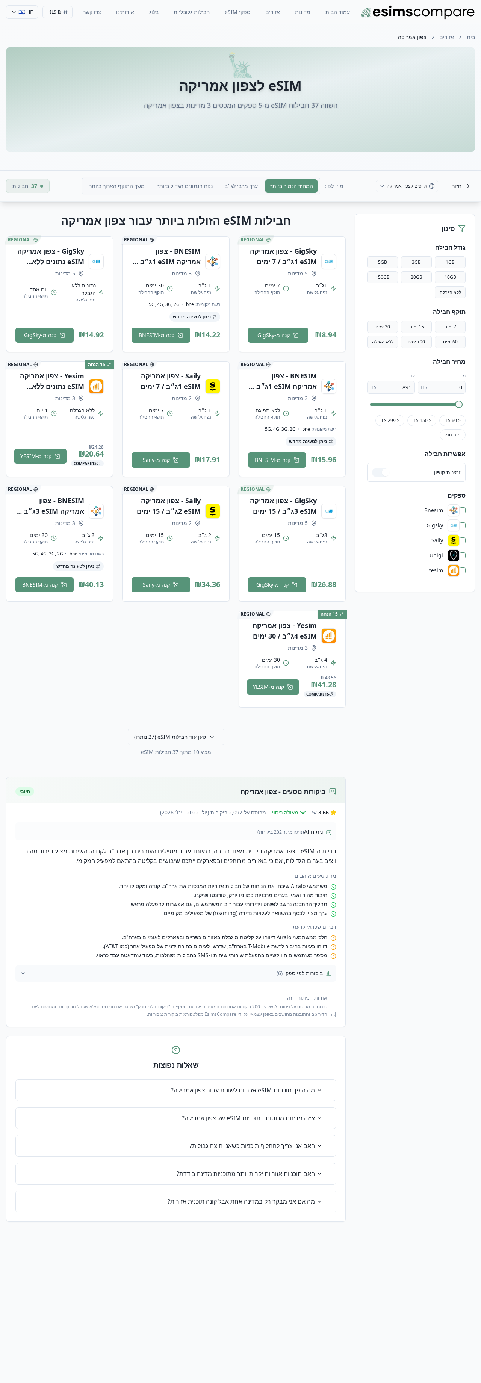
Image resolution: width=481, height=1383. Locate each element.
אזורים (272, 11)
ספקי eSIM (237, 11)
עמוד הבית (337, 11)
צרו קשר (92, 11)
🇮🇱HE (25, 11)
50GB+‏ (382, 277)
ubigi (436, 555)
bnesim (433, 510)
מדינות (302, 11)
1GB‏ (450, 262)
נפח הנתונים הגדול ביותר (185, 185)
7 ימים (450, 327)
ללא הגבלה (450, 292)
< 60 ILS (452, 420)
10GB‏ (450, 277)
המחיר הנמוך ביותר (291, 185)
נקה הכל (453, 434)
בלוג (154, 11)
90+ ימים (416, 342)
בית (471, 37)
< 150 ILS (421, 420)
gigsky (435, 525)
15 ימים (416, 327)
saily (437, 540)
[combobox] (57, 12)
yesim (435, 570)
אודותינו (125, 11)
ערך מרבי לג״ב (241, 185)
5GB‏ (382, 262)
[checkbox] (463, 510)
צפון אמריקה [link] (412, 37)
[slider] (459, 404)
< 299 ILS (389, 420)
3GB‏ (416, 262)
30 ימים (382, 327)
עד (412, 375)
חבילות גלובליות (192, 11)
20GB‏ (416, 277)
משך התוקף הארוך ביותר (117, 185)
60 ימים (450, 342)
